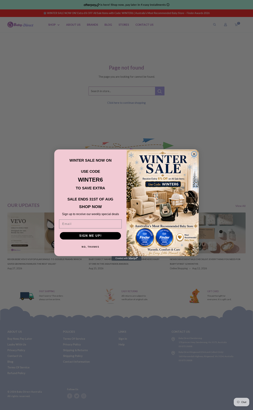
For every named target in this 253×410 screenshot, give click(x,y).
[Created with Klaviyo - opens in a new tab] (126, 258)
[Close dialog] (194, 154)
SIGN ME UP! (90, 235)
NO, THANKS (90, 247)
